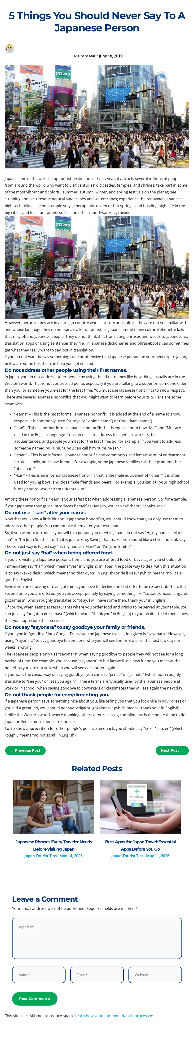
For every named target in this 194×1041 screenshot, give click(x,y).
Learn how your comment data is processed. (114, 1015)
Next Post (172, 750)
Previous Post (25, 750)
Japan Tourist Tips (41, 855)
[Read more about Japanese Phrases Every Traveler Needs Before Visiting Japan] (53, 807)
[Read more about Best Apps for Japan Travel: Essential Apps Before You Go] (140, 807)
